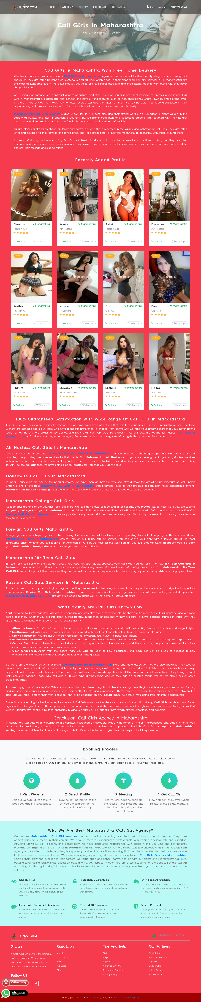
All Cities (61, 966)
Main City (65, 7)
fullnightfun (154, 953)
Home (52, 7)
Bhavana (20, 224)
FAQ (105, 953)
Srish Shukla (155, 966)
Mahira (19, 388)
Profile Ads (99, 7)
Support (107, 962)
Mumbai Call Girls (158, 957)
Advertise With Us (112, 966)
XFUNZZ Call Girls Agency (125, 997)
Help (105, 957)
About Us (61, 953)
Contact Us (119, 7)
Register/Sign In (158, 7)
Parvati (156, 306)
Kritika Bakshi (155, 970)
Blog (59, 970)
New (18, 174)
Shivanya (66, 388)
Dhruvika (157, 224)
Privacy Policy (110, 974)
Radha (18, 306)
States (82, 7)
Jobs (59, 962)
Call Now (20, 242)
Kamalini (66, 224)
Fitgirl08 (153, 962)
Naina (155, 388)
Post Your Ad (179, 7)
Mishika (110, 388)
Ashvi (109, 224)
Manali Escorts (156, 974)
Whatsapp (43, 242)
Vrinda (64, 306)
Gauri (109, 306)
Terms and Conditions (114, 970)
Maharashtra (99, 33)
